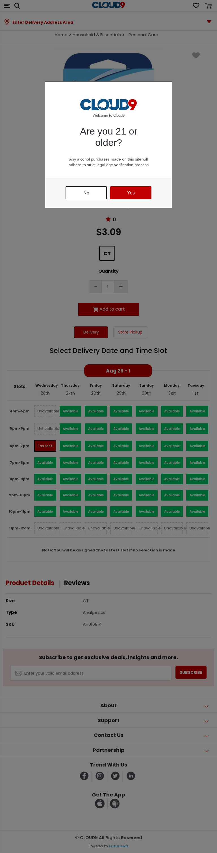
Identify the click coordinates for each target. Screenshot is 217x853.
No (86, 192)
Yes (131, 192)
